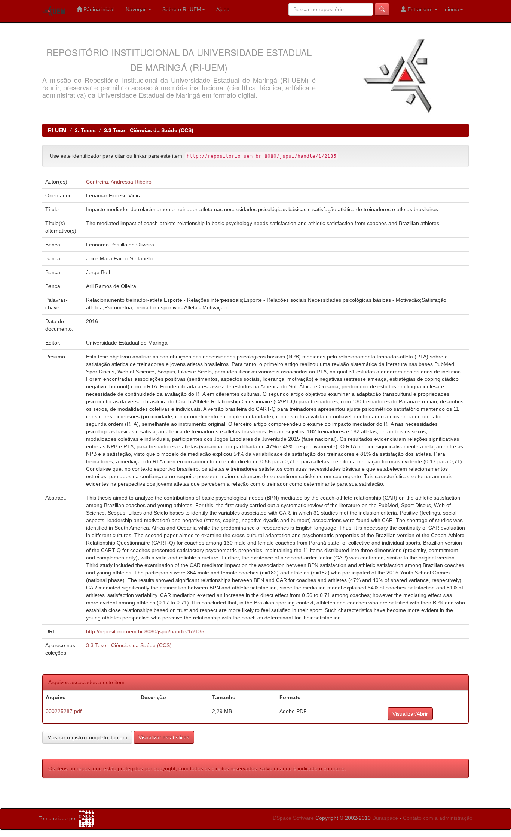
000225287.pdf (64, 711)
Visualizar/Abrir (410, 714)
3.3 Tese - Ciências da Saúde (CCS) (148, 130)
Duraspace (385, 818)
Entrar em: (420, 9)
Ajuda (223, 9)
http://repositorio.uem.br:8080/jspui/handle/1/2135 (145, 631)
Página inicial (98, 9)
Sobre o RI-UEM (181, 9)
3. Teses (85, 130)
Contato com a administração (437, 818)
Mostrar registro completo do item (87, 737)
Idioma (451, 9)
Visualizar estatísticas (163, 737)
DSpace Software (293, 818)
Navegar (136, 9)
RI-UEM (57, 130)
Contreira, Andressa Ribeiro (119, 182)
